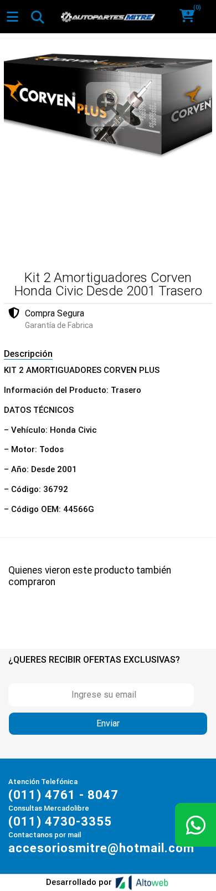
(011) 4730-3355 (60, 821)
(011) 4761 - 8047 (63, 795)
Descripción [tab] (28, 354)
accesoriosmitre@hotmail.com (101, 848)
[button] (190, 16)
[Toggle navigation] (37, 16)
